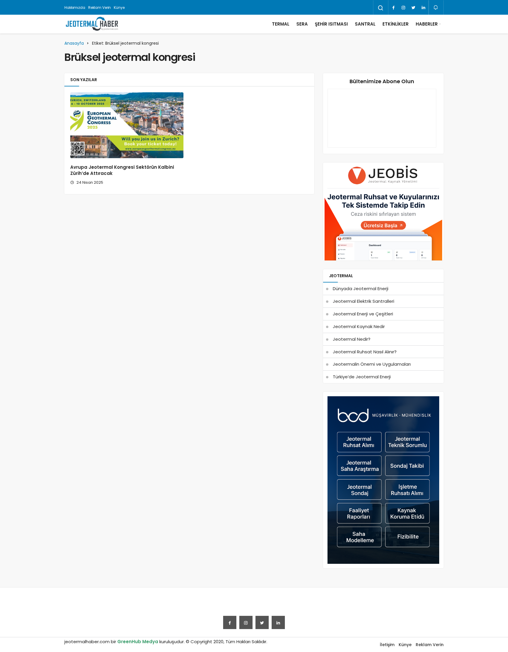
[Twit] (413, 7)
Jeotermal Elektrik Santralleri (363, 301)
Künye (119, 7)
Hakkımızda (74, 7)
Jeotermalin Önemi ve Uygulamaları (372, 364)
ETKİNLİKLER (395, 24)
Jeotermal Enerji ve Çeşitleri (363, 314)
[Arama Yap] (380, 8)
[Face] (393, 7)
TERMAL (280, 24)
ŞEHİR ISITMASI (331, 24)
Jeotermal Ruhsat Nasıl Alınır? (365, 352)
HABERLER (427, 24)
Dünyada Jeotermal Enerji (360, 288)
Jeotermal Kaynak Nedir (359, 326)
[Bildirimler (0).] (436, 7)
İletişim (387, 645)
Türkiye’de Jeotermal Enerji (362, 377)
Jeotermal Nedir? (351, 339)
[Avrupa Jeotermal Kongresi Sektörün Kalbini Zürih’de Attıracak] (126, 125)
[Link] (423, 7)
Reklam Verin (99, 7)
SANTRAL (365, 24)
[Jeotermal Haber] (92, 24)
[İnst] (403, 7)
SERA (302, 24)
